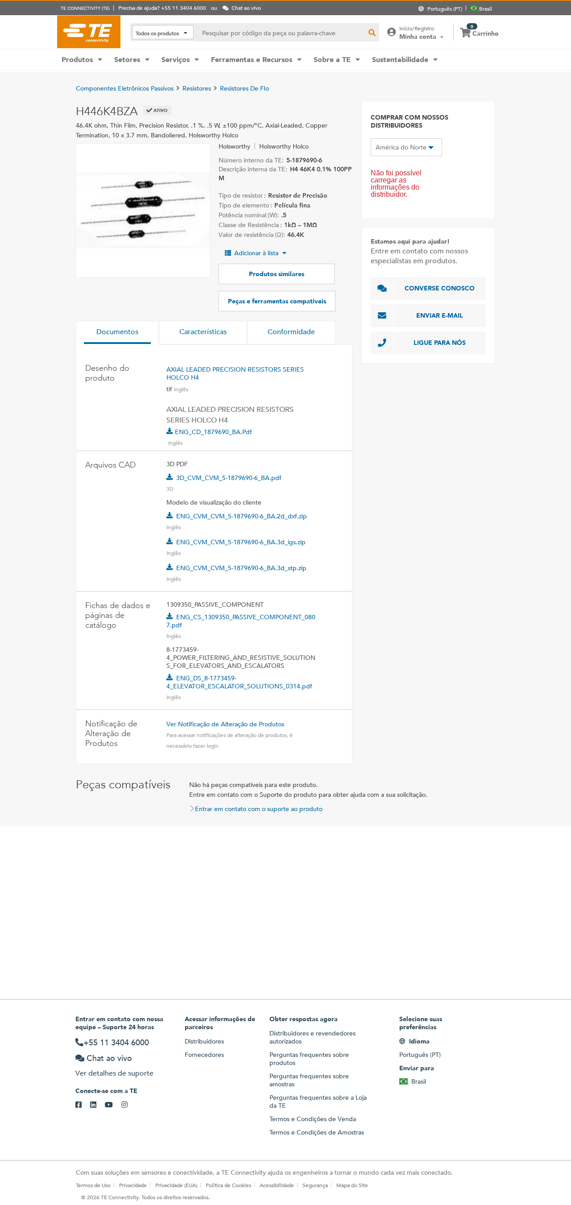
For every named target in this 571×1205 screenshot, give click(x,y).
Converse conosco (440, 288)
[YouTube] (113, 1105)
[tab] (117, 333)
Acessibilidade (277, 1184)
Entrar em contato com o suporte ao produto (259, 809)
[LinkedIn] (97, 1105)
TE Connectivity (88, 31)
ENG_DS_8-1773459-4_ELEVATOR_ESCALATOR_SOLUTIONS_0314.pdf (239, 682)
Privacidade (133, 1184)
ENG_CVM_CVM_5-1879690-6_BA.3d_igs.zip (241, 542)
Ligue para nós (440, 343)
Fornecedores (204, 1055)
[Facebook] (82, 1105)
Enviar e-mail (439, 315)
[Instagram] (128, 1105)
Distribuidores (204, 1041)
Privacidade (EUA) (176, 1184)
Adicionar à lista (256, 253)
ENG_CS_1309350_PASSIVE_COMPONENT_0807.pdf (240, 621)
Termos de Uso (93, 1184)
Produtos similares (276, 274)
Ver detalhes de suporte (114, 1073)
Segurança (315, 1184)
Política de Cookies (228, 1184)
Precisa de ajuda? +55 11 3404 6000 (162, 7)
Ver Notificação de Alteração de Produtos (225, 724)
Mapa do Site (352, 1184)
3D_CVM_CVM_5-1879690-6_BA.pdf (228, 478)
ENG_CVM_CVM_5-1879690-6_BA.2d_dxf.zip (241, 516)
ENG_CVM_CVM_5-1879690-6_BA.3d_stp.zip (241, 568)
